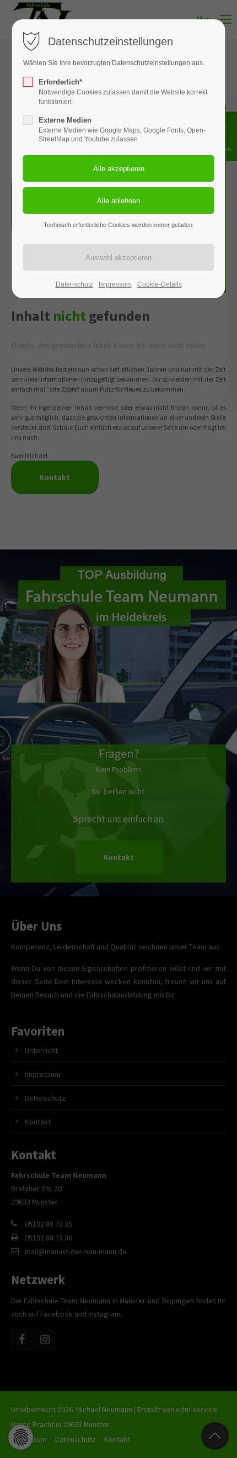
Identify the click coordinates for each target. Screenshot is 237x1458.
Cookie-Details (159, 284)
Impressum (115, 284)
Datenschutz (74, 284)
